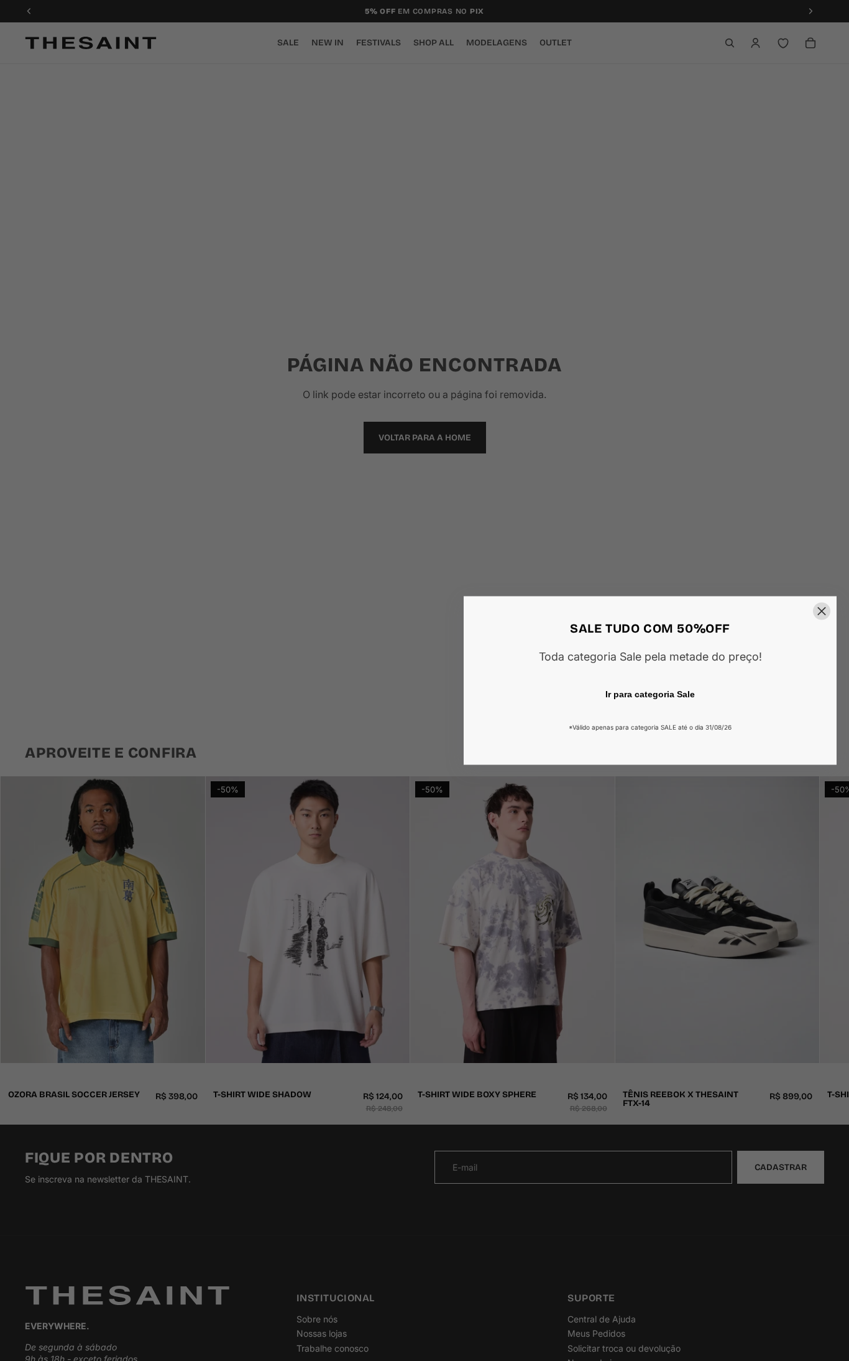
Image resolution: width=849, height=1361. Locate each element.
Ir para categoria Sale (650, 694)
